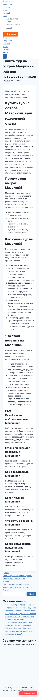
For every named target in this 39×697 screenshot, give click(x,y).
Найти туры (10, 34)
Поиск (5, 590)
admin (7, 80)
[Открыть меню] (5, 56)
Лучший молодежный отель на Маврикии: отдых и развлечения (17, 584)
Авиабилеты (12, 19)
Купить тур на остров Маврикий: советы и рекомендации (17, 575)
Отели (9, 22)
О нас (9, 28)
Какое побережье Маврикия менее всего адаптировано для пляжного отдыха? (19, 631)
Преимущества (13, 25)
